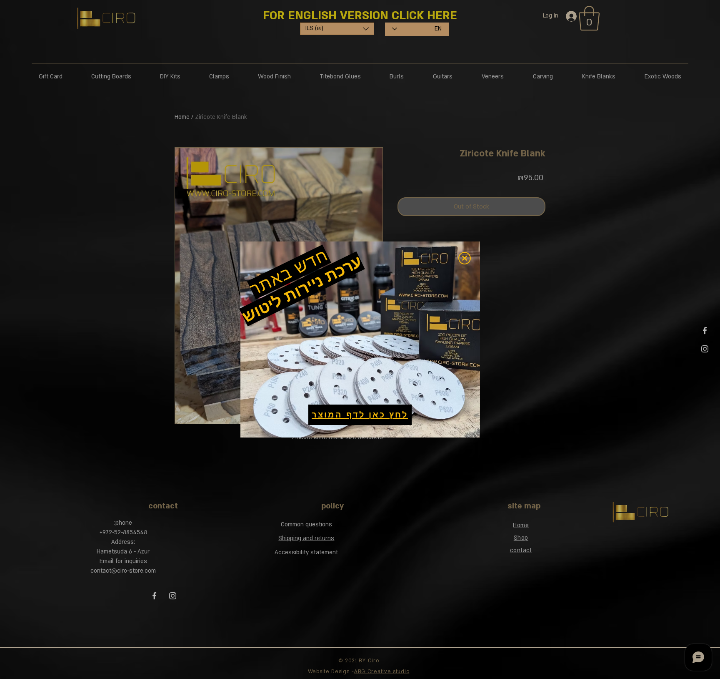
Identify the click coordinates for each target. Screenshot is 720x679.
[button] (464, 258)
